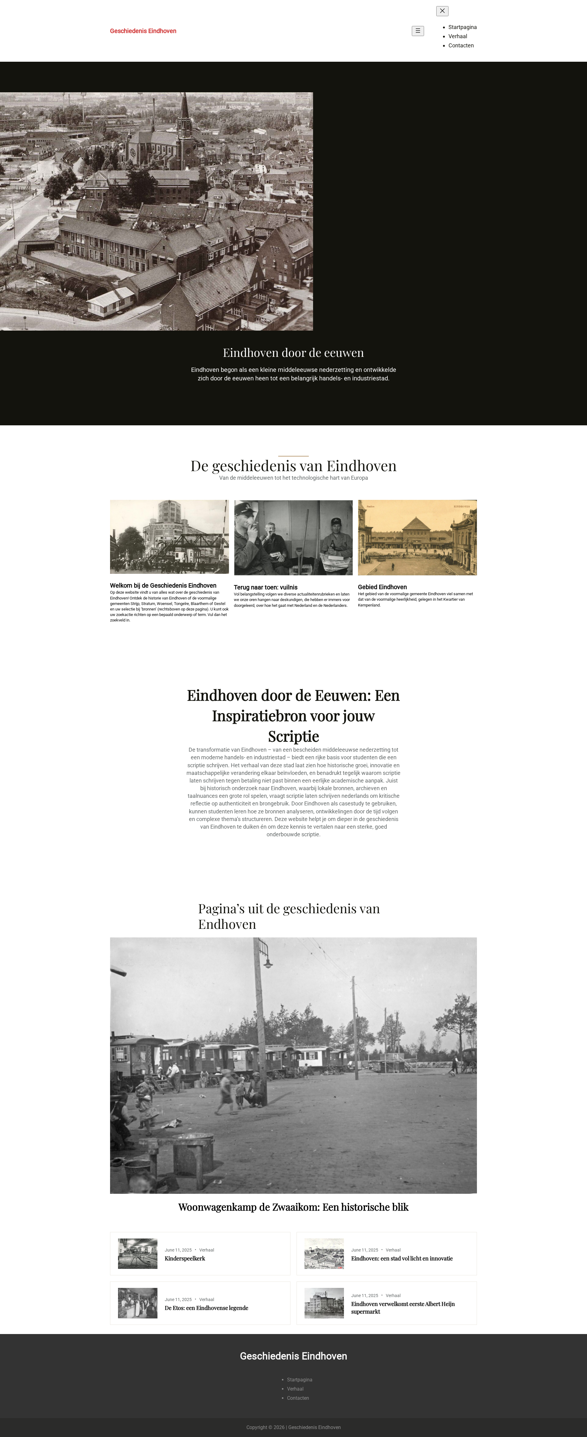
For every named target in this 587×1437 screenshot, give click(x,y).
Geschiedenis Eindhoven (143, 31)
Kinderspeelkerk (185, 1258)
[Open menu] (418, 31)
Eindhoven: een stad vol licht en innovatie (402, 1258)
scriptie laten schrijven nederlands (327, 796)
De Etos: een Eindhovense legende (206, 1307)
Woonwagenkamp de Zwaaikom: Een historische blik (294, 1206)
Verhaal (206, 1250)
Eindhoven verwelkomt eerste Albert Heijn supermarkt (403, 1307)
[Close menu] (442, 11)
